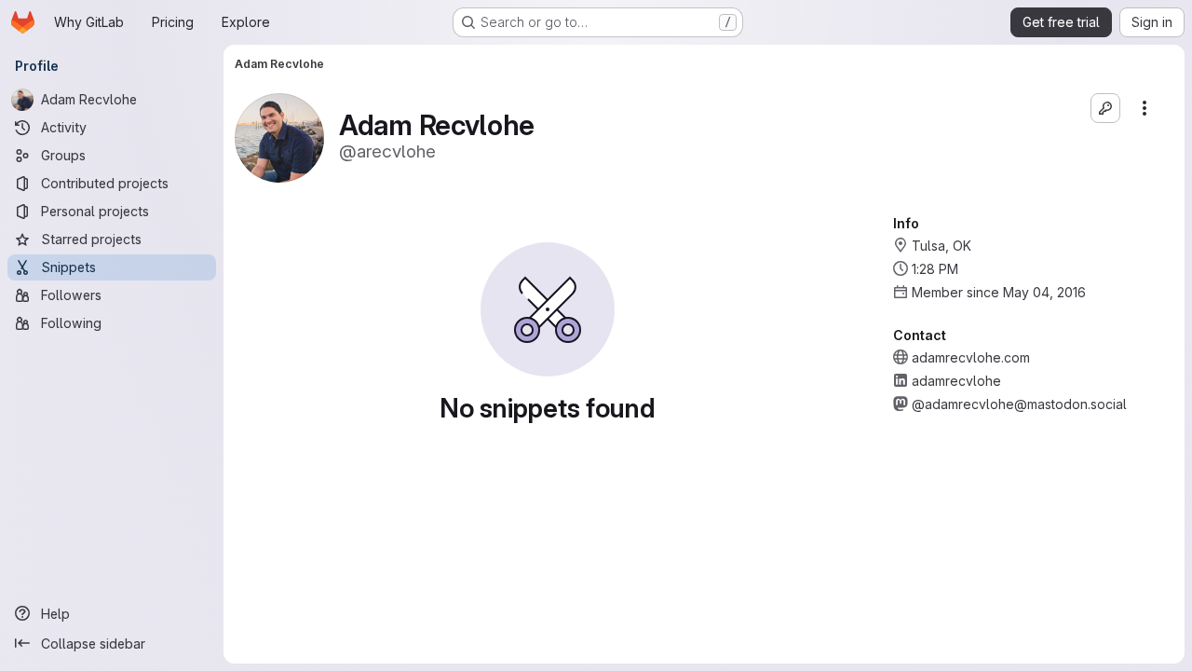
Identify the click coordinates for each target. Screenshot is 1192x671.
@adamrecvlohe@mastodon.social (1019, 404)
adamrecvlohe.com (971, 357)
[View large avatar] (279, 136)
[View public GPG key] (1105, 108)
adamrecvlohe (956, 381)
